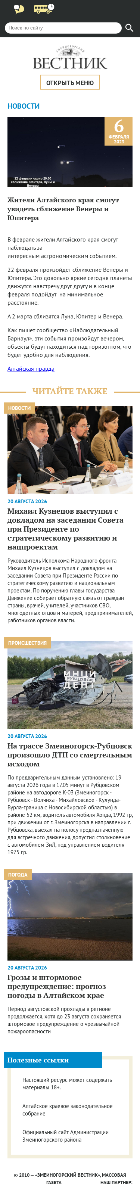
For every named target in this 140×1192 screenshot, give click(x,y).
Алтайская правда (31, 368)
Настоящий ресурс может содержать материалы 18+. (67, 1083)
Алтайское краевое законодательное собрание (67, 1109)
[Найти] (129, 28)
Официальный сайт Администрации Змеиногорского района (65, 1136)
